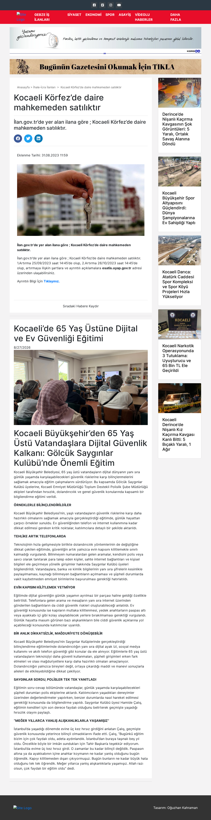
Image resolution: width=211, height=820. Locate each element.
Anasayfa (23, 87)
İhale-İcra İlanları (44, 87)
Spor (110, 15)
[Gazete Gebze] (25, 17)
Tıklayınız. (52, 281)
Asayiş (125, 15)
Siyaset (74, 15)
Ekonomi (93, 15)
